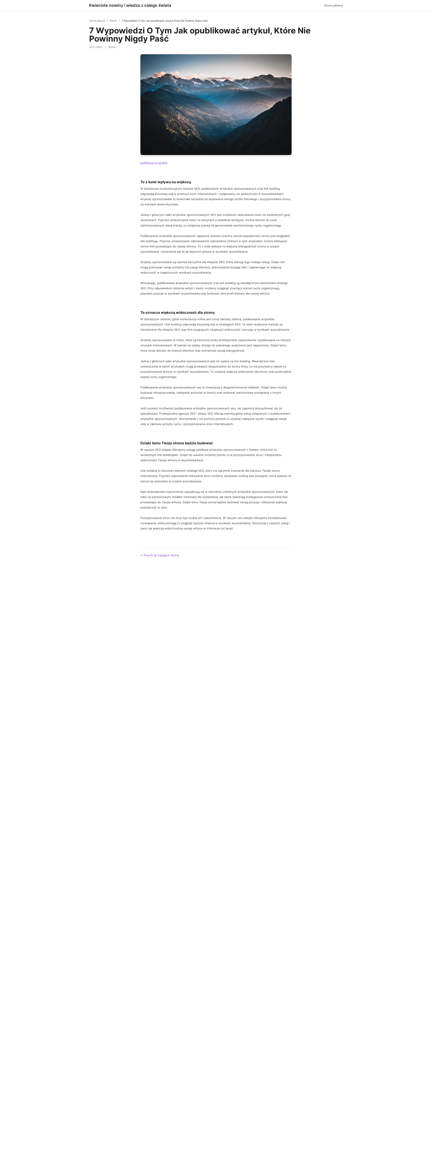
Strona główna (333, 5)
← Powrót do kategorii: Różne (159, 555)
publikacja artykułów (154, 163)
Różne (113, 20)
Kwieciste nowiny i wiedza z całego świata (130, 5)
